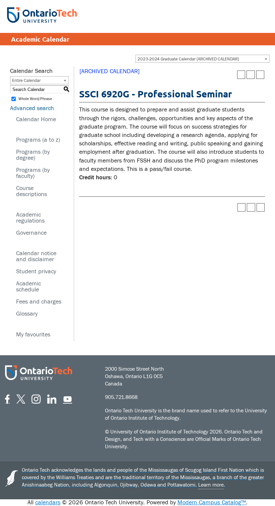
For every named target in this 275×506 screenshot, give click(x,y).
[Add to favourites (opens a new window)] (241, 75)
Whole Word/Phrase (35, 99)
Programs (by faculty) (33, 173)
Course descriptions (31, 191)
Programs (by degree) (33, 155)
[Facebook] (7, 398)
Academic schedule (28, 286)
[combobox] (202, 59)
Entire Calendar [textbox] (26, 80)
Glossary (27, 313)
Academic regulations (30, 217)
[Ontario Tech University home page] (42, 15)
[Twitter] (20, 398)
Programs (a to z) (38, 139)
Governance (31, 232)
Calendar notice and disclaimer (36, 256)
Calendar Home (36, 119)
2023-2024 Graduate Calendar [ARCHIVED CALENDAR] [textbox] (188, 59)
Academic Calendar (40, 39)
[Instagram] (36, 398)
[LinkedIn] (51, 398)
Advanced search (32, 108)
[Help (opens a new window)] (260, 75)
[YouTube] (67, 398)
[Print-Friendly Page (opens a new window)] (250, 75)
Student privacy (36, 271)
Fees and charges (38, 301)
